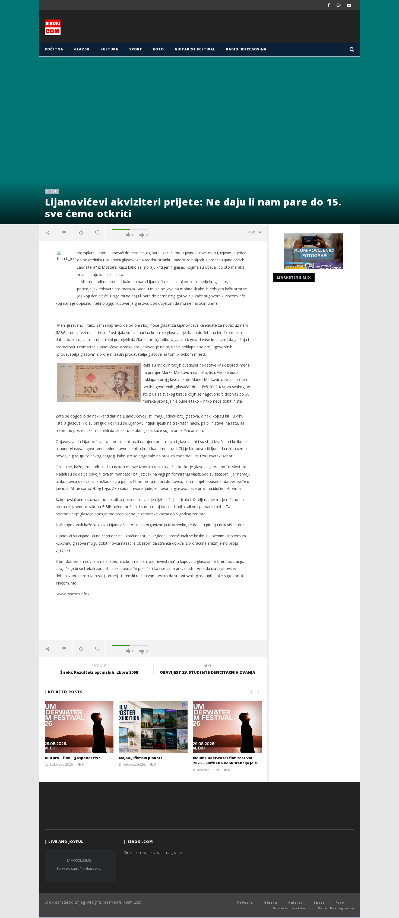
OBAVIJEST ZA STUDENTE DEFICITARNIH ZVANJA (207, 670)
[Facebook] (329, 5)
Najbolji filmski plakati (140, 757)
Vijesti (52, 191)
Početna (54, 49)
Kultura (109, 49)
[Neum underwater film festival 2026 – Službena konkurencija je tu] (227, 727)
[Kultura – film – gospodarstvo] (79, 727)
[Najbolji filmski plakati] (153, 727)
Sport (135, 49)
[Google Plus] (339, 5)
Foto (158, 49)
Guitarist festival (195, 49)
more (253, 232)
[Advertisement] (253, 27)
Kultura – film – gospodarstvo (73, 757)
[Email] (349, 5)
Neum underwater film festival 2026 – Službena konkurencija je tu (226, 760)
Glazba (82, 49)
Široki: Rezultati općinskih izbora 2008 (99, 670)
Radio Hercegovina (246, 49)
